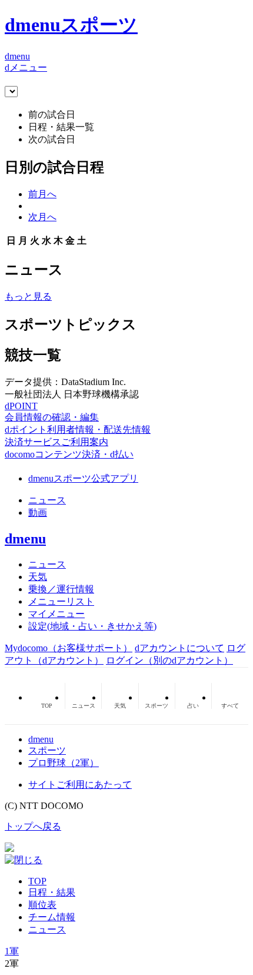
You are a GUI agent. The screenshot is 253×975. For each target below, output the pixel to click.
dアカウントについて (179, 648)
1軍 (12, 951)
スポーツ (47, 750)
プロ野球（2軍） (63, 763)
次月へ (42, 217)
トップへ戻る (33, 826)
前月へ (42, 194)
